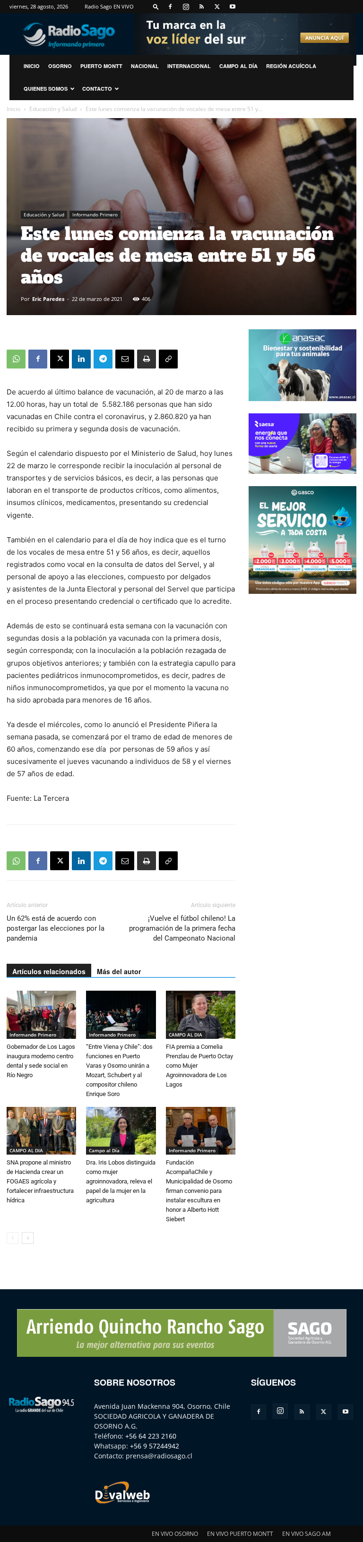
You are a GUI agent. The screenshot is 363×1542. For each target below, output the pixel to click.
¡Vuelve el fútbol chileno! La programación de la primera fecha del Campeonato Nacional (182, 928)
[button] (156, 6)
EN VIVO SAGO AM (306, 1534)
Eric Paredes (48, 298)
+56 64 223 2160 (150, 1435)
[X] (217, 6)
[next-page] (28, 1238)
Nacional (145, 65)
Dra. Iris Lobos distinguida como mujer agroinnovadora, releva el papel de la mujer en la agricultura (121, 1181)
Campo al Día (238, 65)
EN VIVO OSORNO (175, 1534)
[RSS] (201, 6)
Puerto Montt (101, 65)
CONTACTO (97, 88)
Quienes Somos (46, 88)
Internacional (189, 65)
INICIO (32, 65)
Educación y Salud (53, 109)
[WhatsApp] (16, 359)
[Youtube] (232, 6)
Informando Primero (95, 214)
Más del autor (119, 971)
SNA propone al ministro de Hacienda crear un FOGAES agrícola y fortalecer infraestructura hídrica (40, 1181)
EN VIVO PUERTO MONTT (240, 1534)
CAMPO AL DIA (185, 1034)
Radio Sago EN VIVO (109, 6)
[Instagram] (186, 6)
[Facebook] (170, 6)
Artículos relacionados (49, 971)
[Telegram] (103, 359)
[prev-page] (12, 1238)
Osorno (60, 65)
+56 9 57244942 (154, 1445)
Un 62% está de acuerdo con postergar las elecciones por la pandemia (55, 928)
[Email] (124, 359)
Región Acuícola (291, 65)
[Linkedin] (81, 359)
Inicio (13, 109)
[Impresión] (146, 359)
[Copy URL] (168, 359)
